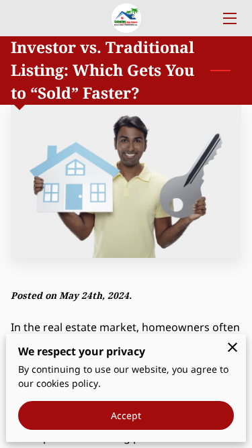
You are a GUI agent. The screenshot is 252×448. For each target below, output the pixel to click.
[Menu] (229, 18)
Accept (126, 415)
